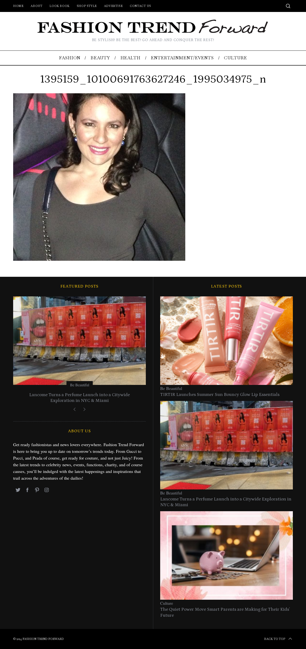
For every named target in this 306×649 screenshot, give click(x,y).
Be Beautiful (79, 384)
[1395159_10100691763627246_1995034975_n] (99, 259)
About (36, 6)
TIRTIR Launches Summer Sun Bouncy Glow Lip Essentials (219, 394)
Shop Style (87, 6)
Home (18, 6)
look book (59, 6)
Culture (166, 603)
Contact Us (140, 6)
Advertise (113, 6)
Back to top (274, 639)
